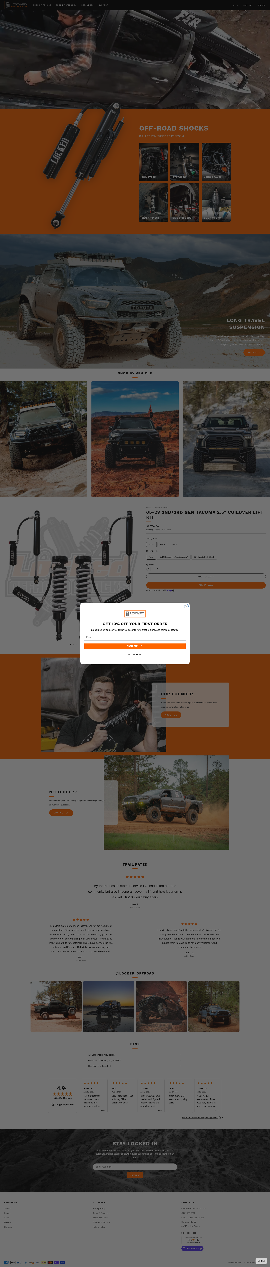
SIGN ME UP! (135, 646)
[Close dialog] (186, 606)
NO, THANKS (135, 655)
